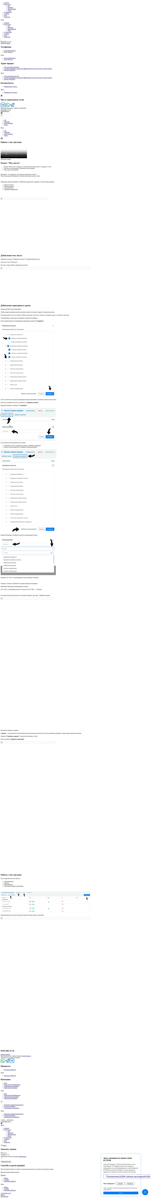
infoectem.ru (5, 111)
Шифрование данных (10, 86)
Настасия (130, 1183)
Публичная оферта (9, 1106)
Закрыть (121, 1193)
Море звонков (12, 9)
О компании (8, 12)
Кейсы (6, 1178)
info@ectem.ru (27, 1056)
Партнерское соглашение (11, 1108)
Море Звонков (8, 123)
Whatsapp (10, 7)
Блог (5, 15)
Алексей (120, 1183)
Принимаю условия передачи (13, 1156)
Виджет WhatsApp (9, 70)
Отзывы (6, 14)
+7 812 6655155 (6, 1121)
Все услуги (7, 4)
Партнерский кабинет (10, 1088)
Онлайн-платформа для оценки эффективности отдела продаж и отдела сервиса (28, 68)
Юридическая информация (12, 1084)
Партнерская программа (11, 1086)
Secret (9, 10)
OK (5, 120)
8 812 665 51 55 (6, 41)
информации (22, 1156)
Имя (2, 1153)
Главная (6, 3)
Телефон (3, 1155)
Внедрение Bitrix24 (10, 1070)
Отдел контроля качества (11, 67)
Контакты (7, 17)
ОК (9, 6)
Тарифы (6, 1179)
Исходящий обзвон (10, 50)
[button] (5, 43)
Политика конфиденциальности (13, 1105)
